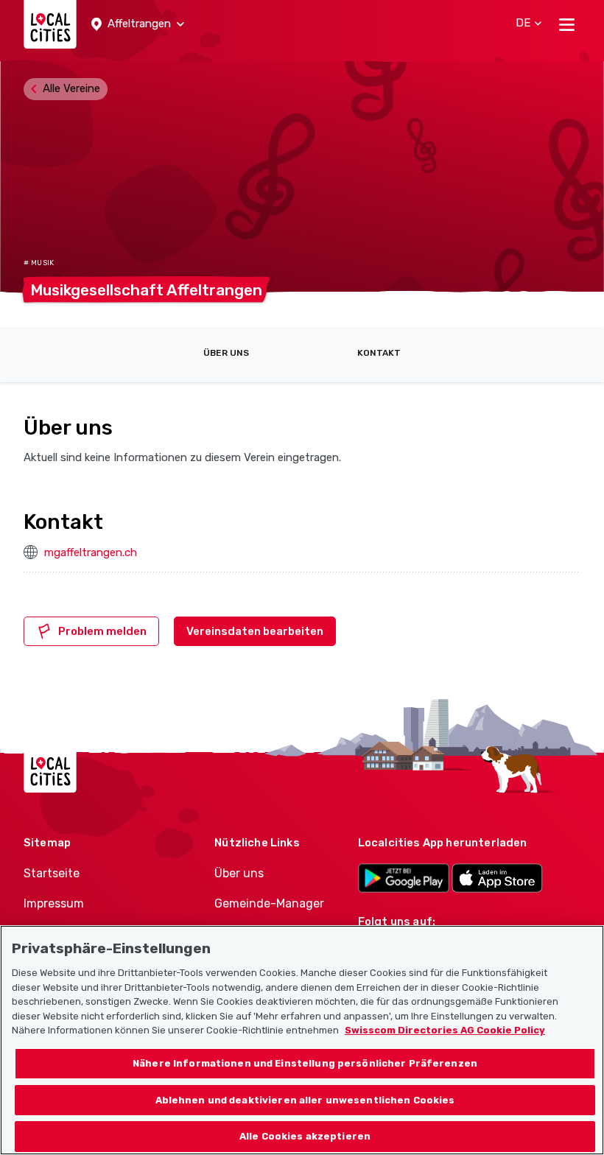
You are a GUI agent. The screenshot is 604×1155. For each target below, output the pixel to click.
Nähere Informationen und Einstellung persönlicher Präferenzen (305, 1063)
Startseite (52, 873)
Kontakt (379, 353)
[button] (137, 24)
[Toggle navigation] (566, 24)
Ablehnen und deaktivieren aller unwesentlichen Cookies (305, 1100)
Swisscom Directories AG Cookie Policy (445, 1030)
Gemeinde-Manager (269, 903)
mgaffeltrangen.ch (90, 552)
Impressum (54, 903)
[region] (302, 1040)
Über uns (226, 353)
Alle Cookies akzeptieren (305, 1136)
